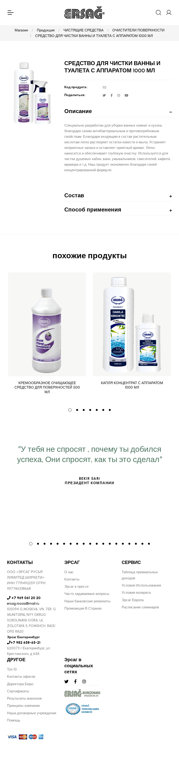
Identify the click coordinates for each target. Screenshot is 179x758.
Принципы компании (23, 706)
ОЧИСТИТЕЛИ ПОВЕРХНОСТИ (138, 30)
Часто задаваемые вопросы (86, 594)
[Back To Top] (166, 729)
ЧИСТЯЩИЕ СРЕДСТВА (83, 30)
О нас (69, 572)
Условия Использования (141, 585)
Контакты (71, 579)
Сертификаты (18, 691)
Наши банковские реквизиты (87, 601)
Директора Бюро (20, 684)
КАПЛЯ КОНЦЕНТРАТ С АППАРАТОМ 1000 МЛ (132, 385)
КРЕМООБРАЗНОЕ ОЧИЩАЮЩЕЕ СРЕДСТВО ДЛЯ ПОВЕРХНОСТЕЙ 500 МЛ (47, 387)
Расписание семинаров (140, 607)
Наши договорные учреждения (31, 713)
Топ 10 (12, 669)
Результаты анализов (24, 698)
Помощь (13, 720)
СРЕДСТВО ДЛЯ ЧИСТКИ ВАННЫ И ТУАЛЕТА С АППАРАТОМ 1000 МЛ (94, 36)
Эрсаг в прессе (76, 586)
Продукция (46, 30)
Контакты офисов (21, 676)
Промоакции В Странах (83, 608)
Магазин (21, 30)
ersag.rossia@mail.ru (23, 603)
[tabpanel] (47, 336)
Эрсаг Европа (133, 600)
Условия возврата (136, 592)
